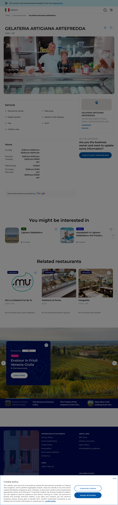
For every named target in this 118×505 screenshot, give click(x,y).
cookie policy (50, 501)
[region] (59, 490)
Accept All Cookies (88, 495)
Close (114, 478)
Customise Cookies (88, 488)
